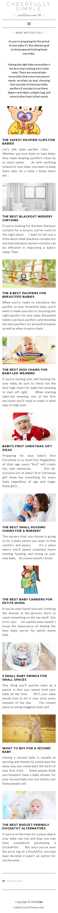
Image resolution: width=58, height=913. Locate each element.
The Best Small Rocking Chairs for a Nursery (24, 529)
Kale (40, 902)
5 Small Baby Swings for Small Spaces (24, 677)
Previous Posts (15, 881)
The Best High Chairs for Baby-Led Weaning (24, 371)
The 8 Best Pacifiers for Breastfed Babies (24, 295)
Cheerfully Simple (29, 6)
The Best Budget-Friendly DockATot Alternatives (25, 826)
